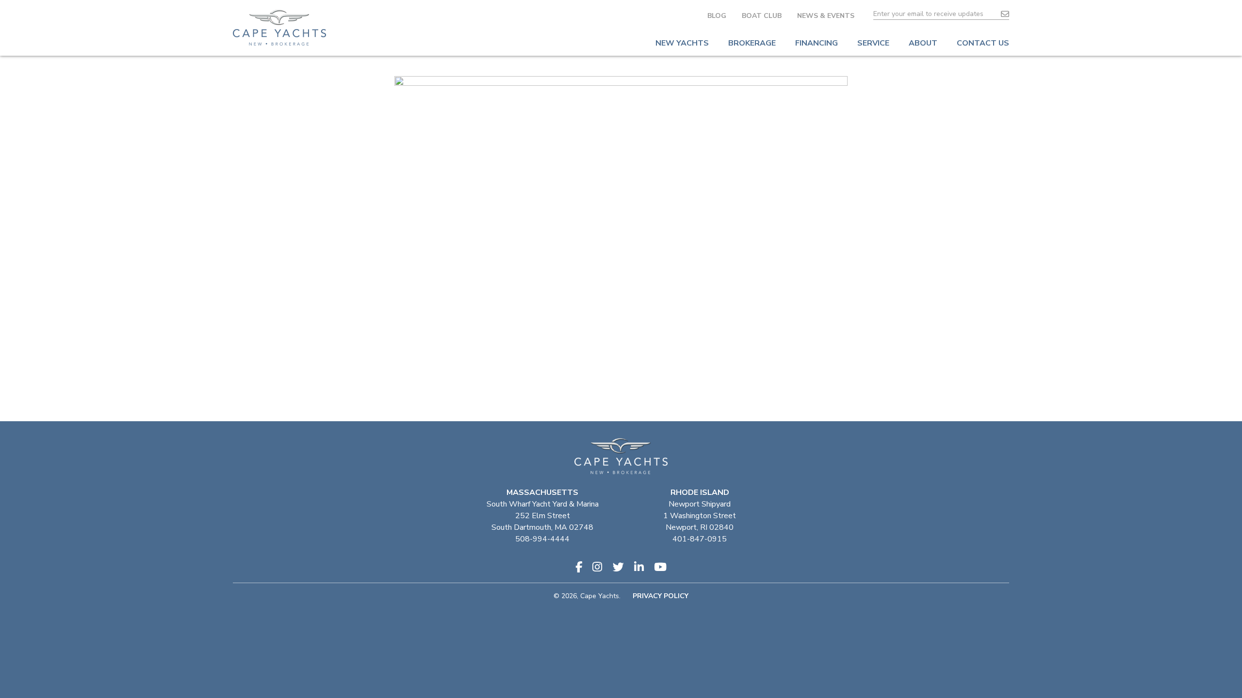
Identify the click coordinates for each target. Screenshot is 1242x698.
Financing (816, 43)
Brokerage (752, 43)
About (923, 43)
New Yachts (682, 43)
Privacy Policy (660, 596)
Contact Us (983, 43)
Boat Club (762, 15)
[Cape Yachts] (279, 27)
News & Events (825, 15)
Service (873, 43)
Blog (716, 15)
